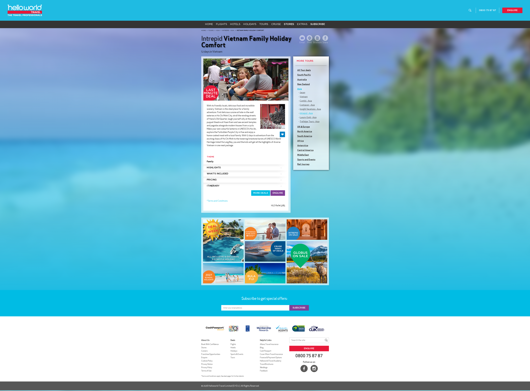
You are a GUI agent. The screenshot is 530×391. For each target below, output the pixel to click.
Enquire (512, 10)
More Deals (260, 193)
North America (304, 131)
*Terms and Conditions (217, 200)
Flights (221, 24)
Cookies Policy (207, 361)
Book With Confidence (210, 344)
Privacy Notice (207, 364)
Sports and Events (306, 159)
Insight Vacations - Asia (310, 109)
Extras (302, 24)
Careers (204, 351)
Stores (203, 347)
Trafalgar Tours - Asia (309, 121)
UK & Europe (303, 126)
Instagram (314, 368)
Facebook (304, 368)
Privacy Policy (206, 367)
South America (304, 136)
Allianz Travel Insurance (269, 344)
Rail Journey (303, 164)
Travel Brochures (266, 364)
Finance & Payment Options (271, 357)
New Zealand (303, 84)
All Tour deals (304, 70)
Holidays (249, 24)
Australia (302, 79)
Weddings (263, 367)
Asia (299, 88)
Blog (261, 347)
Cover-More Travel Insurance (271, 354)
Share (325, 42)
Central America (305, 150)
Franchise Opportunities (210, 354)
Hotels (235, 24)
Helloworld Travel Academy (270, 361)
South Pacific (304, 74)
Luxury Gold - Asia (308, 117)
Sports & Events (236, 354)
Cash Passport (265, 351)
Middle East (303, 154)
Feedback (264, 370)
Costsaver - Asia (307, 104)
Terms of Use (206, 370)
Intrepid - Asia (306, 113)
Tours (263, 24)
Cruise (276, 24)
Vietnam (304, 96)
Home (209, 24)
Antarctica (302, 145)
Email (302, 42)
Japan (302, 92)
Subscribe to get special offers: (265, 298)
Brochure (317, 42)
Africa (300, 140)
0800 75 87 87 (487, 10)
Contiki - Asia (306, 100)
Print (309, 42)
